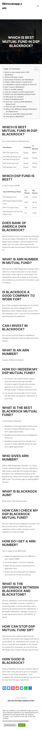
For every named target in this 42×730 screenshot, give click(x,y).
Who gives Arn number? (14, 97)
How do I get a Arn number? (16, 106)
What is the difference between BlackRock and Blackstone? (21, 110)
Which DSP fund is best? (14, 77)
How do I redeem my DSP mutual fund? (19, 92)
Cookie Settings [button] (10, 725)
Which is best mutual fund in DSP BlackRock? (17, 73)
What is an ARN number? (14, 89)
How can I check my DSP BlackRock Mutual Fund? (19, 103)
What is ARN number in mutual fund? (18, 82)
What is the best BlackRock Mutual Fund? (20, 94)
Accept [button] (21, 725)
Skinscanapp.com (12, 6)
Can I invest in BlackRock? (14, 87)
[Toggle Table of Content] (35, 69)
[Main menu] (38, 6)
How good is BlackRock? (15, 116)
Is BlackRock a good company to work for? (21, 84)
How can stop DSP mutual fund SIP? (19, 114)
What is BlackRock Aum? (14, 99)
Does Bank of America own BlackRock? (19, 80)
